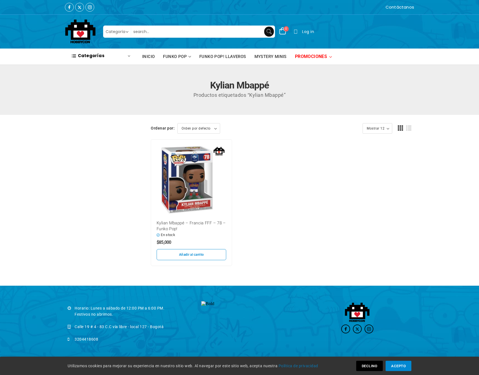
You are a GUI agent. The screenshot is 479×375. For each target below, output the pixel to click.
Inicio (148, 56)
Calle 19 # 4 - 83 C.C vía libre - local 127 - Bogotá (119, 327)
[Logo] (80, 31)
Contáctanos (400, 7)
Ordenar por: (163, 128)
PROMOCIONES (311, 56)
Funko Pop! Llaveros (222, 56)
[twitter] (79, 7)
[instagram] (89, 7)
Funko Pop (175, 56)
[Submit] (269, 32)
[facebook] (69, 7)
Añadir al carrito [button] (191, 255)
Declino (370, 366)
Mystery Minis (270, 56)
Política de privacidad (298, 366)
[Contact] (384, 7)
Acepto (398, 366)
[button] (400, 128)
